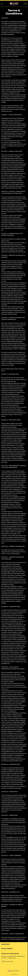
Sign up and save (10, 953)
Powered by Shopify (14, 974)
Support (5, 944)
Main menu (7, 948)
